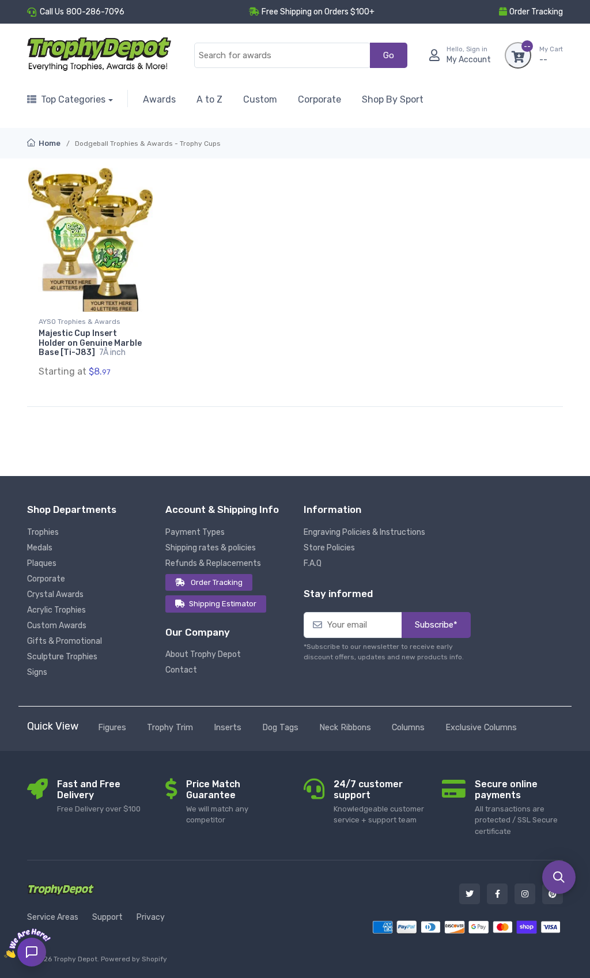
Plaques (41, 563)
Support (107, 917)
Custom (260, 99)
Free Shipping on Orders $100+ (318, 12)
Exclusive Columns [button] (481, 727)
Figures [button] (112, 727)
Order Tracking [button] (536, 12)
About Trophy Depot (203, 654)
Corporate (319, 99)
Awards (159, 99)
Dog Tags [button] (280, 727)
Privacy (151, 917)
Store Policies (329, 548)
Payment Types (195, 532)
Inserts (227, 727)
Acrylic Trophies (56, 610)
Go (388, 55)
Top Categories (73, 99)
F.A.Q (313, 563)
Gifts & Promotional (64, 641)
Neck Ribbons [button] (345, 727)
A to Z (209, 99)
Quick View (52, 726)
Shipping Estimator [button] (222, 603)
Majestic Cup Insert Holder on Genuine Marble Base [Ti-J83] (90, 343)
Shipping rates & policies (210, 548)
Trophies (43, 532)
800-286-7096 (95, 12)
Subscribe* (436, 625)
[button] (559, 877)
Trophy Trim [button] (170, 727)
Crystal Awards (55, 594)
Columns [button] (408, 727)
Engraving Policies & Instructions (364, 532)
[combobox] (282, 56)
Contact (181, 670)
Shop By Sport (392, 99)
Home (48, 143)
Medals (39, 548)
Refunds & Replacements (213, 563)
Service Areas (52, 917)
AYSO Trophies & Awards (79, 322)
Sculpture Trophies (62, 657)
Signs (37, 672)
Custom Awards (56, 625)
